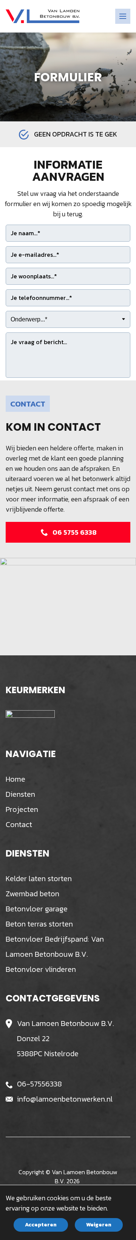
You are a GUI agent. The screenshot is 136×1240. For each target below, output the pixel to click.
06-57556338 (39, 1083)
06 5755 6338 (75, 532)
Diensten (20, 794)
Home (15, 779)
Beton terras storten (39, 924)
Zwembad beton (32, 893)
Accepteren (41, 1225)
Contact (19, 824)
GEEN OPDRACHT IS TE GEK (75, 134)
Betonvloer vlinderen (41, 969)
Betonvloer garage (37, 908)
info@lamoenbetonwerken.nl (65, 1099)
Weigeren (98, 1225)
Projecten (22, 809)
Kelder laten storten (39, 878)
